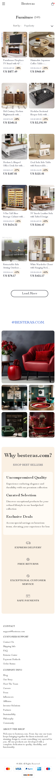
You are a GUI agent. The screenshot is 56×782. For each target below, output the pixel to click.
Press (5, 693)
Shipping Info (9, 646)
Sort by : (17, 26)
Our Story (8, 680)
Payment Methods (11, 660)
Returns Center (10, 655)
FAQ (5, 651)
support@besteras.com (14, 632)
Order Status (9, 664)
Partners (7, 710)
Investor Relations (11, 706)
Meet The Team (10, 684)
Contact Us (8, 642)
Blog (5, 675)
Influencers (8, 697)
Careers (7, 688)
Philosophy (8, 719)
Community (8, 723)
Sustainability (9, 714)
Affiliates (7, 701)
